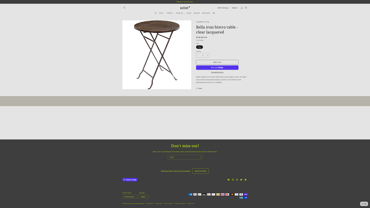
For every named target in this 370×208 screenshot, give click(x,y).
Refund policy (149, 203)
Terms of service (168, 203)
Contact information (180, 203)
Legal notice (191, 203)
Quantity (198, 51)
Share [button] (200, 88)
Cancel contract (200, 171)
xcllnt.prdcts (130, 203)
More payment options (217, 72)
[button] (124, 8)
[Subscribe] (200, 157)
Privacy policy (159, 203)
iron (199, 47)
